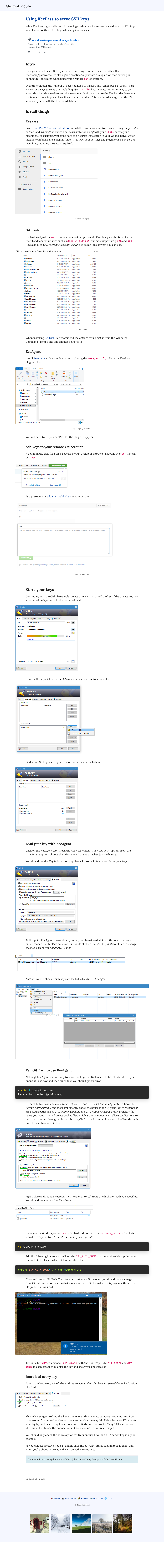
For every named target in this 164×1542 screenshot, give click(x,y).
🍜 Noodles (83, 1498)
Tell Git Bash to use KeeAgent (49, 1070)
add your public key (59, 496)
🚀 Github (55, 1498)
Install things (38, 111)
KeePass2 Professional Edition (52, 128)
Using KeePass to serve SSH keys (57, 19)
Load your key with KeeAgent (48, 844)
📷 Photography (69, 1498)
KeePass (32, 121)
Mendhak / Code (18, 6)
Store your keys (40, 589)
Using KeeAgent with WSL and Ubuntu (104, 1459)
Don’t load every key (41, 1376)
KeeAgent (33, 351)
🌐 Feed (107, 1498)
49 (31, 52)
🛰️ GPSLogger (96, 1498)
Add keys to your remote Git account (54, 447)
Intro (30, 64)
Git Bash (32, 230)
